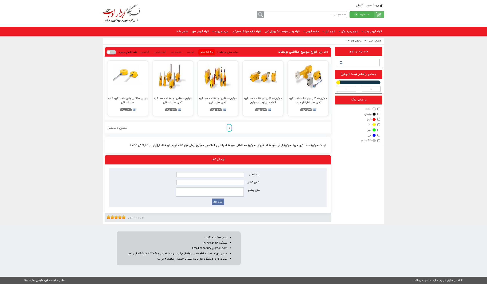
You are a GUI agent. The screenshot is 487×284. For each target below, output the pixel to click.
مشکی (368, 114)
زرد (370, 124)
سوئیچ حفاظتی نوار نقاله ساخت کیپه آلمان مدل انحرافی (173, 100)
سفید (369, 109)
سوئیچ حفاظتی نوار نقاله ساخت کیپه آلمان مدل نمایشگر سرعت (308, 100)
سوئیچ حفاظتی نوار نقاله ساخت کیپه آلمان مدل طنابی (218, 100)
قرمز (369, 119)
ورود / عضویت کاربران (367, 5)
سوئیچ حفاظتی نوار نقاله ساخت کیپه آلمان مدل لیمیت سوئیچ (263, 100)
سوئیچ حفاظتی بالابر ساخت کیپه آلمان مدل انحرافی (128, 100)
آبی (370, 135)
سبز (370, 130)
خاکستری (366, 140)
